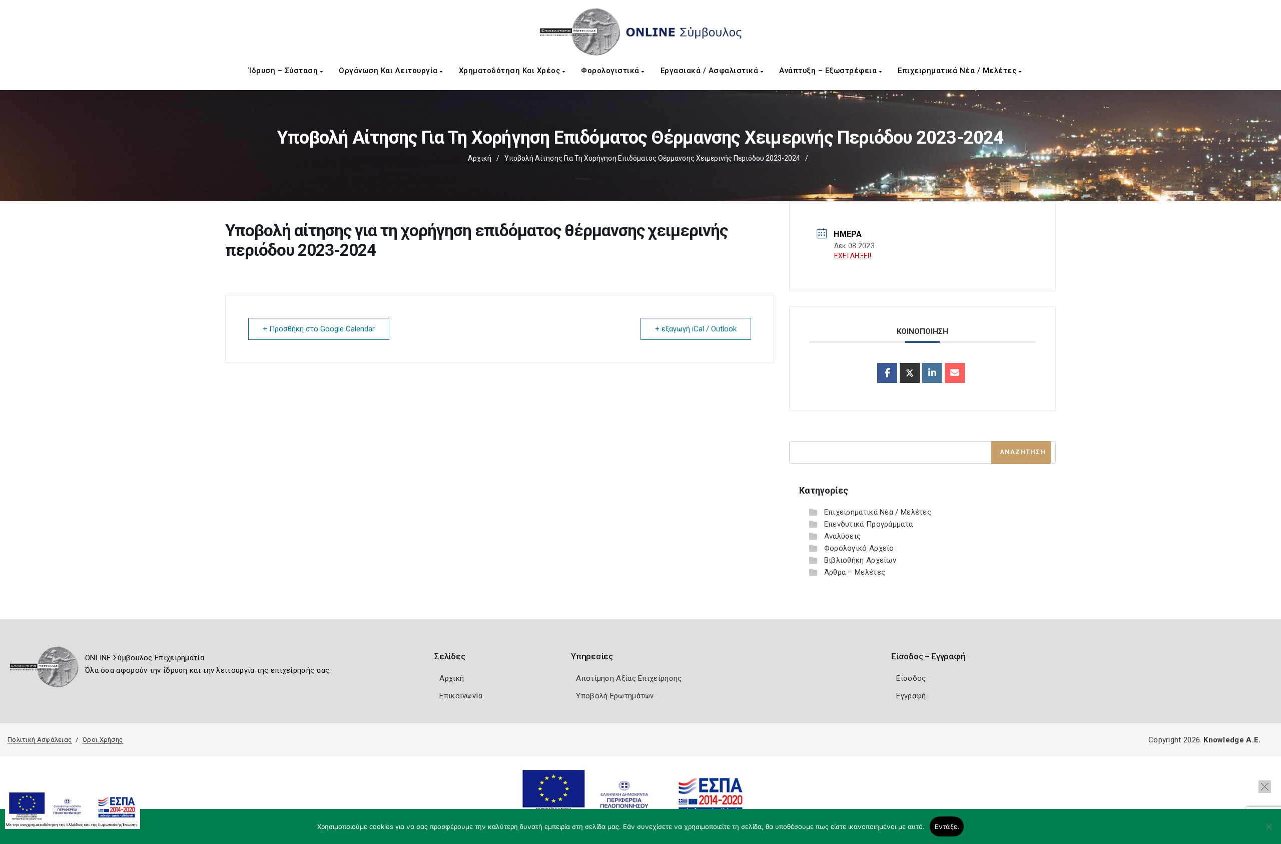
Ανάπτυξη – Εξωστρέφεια (829, 70)
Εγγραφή (911, 695)
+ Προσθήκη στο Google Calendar (319, 328)
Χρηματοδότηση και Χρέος (510, 70)
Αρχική (479, 158)
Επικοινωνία (460, 695)
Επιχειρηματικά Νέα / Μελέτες (958, 70)
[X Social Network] (910, 373)
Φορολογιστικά (611, 70)
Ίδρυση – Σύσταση (284, 70)
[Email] (955, 373)
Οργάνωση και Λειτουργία (389, 70)
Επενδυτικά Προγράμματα (868, 524)
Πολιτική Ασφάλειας (40, 739)
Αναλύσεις (842, 536)
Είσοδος (911, 678)
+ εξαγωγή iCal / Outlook (696, 328)
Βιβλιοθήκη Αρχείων (860, 560)
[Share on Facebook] (887, 373)
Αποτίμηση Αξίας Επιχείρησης (629, 678)
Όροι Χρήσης (103, 739)
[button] (1264, 786)
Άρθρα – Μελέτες (855, 572)
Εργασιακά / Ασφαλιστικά (711, 70)
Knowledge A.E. (1231, 739)
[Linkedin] (932, 373)
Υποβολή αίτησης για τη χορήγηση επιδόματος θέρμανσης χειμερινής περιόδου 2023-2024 (652, 158)
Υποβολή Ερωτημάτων (615, 695)
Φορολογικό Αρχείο (859, 548)
